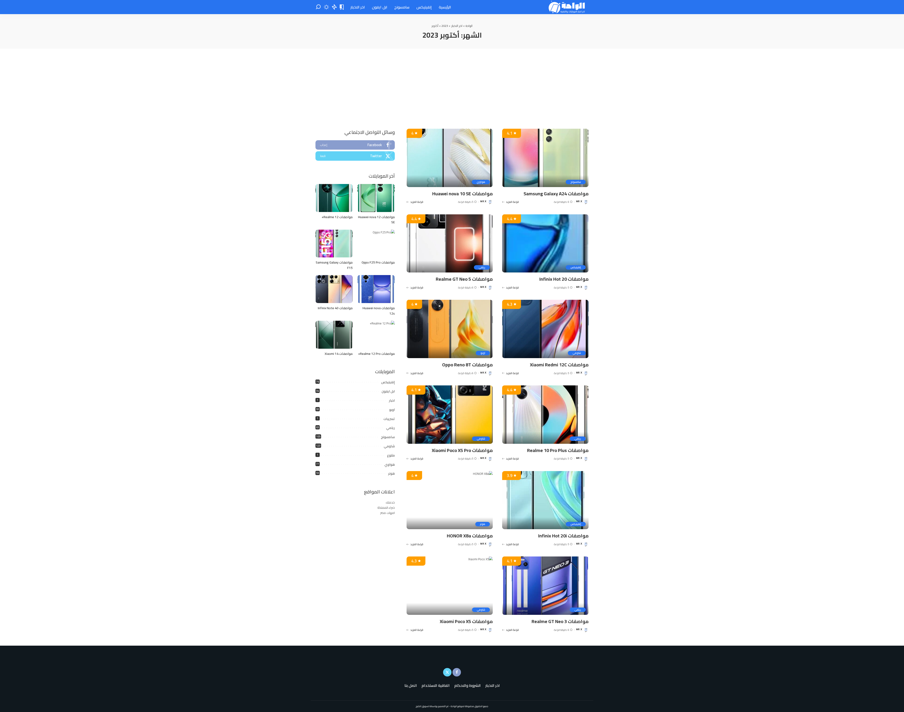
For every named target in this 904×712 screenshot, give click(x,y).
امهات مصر (387, 513)
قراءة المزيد (512, 202)
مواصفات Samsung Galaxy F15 (334, 265)
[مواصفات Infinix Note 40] (334, 289)
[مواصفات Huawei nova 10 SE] (450, 158)
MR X (579, 201)
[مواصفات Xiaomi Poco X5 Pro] (450, 414)
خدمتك (390, 502)
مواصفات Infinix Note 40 (335, 308)
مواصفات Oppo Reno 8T (467, 364)
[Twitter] (355, 156)
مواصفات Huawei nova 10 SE (462, 193)
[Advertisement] (452, 84)
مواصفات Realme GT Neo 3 (560, 621)
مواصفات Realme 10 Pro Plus (558, 450)
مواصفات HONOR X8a (470, 535)
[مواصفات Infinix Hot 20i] (545, 500)
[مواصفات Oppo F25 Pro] (376, 244)
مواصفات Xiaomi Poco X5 (466, 621)
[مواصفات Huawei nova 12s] (376, 289)
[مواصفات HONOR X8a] (450, 500)
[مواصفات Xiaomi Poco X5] (450, 585)
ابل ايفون (388, 391)
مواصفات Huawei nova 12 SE (376, 219)
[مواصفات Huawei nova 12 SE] (376, 198)
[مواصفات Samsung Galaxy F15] (334, 244)
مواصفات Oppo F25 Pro (378, 262)
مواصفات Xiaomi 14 (339, 354)
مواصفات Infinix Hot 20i (563, 535)
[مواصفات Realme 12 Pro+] (376, 335)
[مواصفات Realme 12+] (334, 198)
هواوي (480, 182)
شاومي (577, 353)
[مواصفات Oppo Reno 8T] (450, 329)
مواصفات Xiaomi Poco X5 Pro (462, 450)
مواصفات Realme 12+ (337, 217)
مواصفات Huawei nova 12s (379, 310)
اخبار (392, 400)
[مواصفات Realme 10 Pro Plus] (545, 414)
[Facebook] (355, 145)
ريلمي (482, 267)
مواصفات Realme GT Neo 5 (464, 279)
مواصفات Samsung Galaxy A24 (556, 193)
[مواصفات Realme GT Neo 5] (450, 243)
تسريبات (389, 419)
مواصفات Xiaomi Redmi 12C (559, 364)
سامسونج (575, 182)
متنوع (391, 455)
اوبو (482, 353)
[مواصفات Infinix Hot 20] (545, 243)
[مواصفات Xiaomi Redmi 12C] (545, 329)
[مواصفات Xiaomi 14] (334, 335)
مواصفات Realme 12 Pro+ (376, 354)
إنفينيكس (575, 267)
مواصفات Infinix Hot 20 (564, 279)
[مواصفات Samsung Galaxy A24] (545, 158)
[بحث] (318, 7)
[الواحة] (567, 7)
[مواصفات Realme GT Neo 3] (545, 585)
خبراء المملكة (386, 507)
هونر (482, 524)
